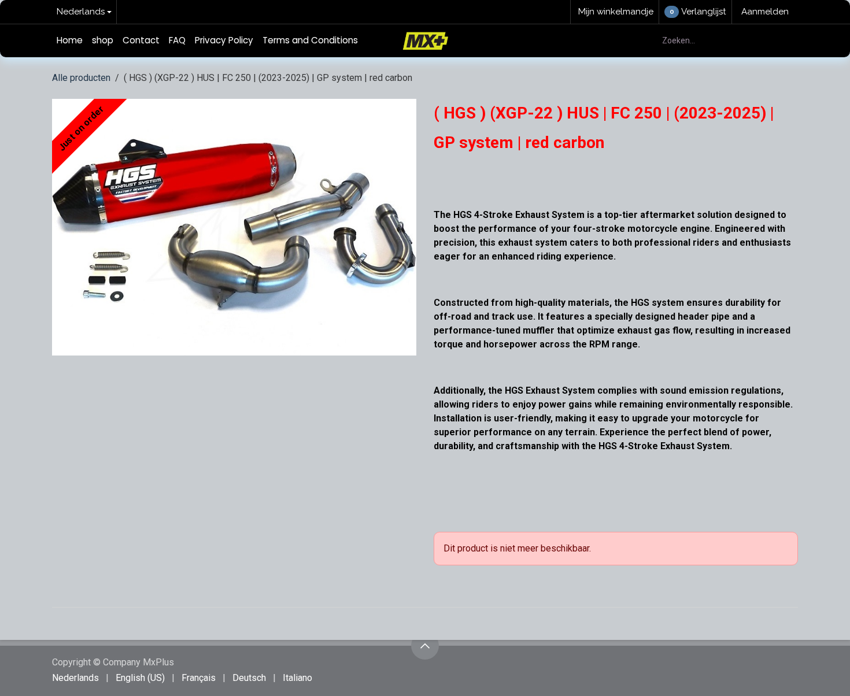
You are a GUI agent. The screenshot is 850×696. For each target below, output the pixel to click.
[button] (425, 646)
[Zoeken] (782, 41)
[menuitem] (69, 40)
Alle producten (81, 77)
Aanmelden (765, 11)
